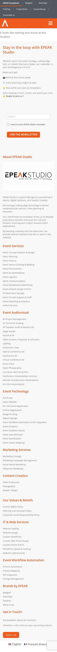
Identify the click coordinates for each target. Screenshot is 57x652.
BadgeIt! (28, 3)
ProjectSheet (22, 9)
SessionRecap (40, 9)
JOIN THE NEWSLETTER (23, 134)
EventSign (43, 3)
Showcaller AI (8, 15)
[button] (50, 23)
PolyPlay (6, 9)
